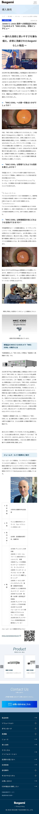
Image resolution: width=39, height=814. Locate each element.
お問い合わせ (7, 781)
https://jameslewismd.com (10, 636)
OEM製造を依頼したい (10, 786)
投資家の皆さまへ (8, 759)
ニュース (5, 739)
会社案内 (5, 770)
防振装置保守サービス (8, 792)
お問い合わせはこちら (22, 704)
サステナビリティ (8, 775)
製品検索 (5, 718)
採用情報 (5, 765)
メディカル (17, 16)
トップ (3, 16)
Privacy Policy (20, 806)
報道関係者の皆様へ (7, 795)
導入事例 (10, 16)
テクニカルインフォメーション (9, 752)
